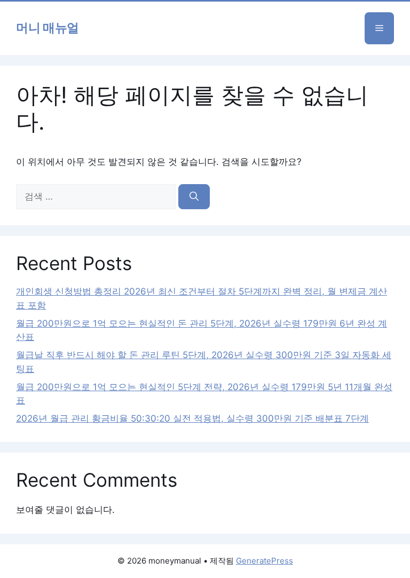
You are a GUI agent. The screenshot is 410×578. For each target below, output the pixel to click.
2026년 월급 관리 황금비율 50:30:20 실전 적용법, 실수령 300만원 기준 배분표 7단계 (192, 418)
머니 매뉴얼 (47, 28)
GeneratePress (264, 561)
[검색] (194, 197)
